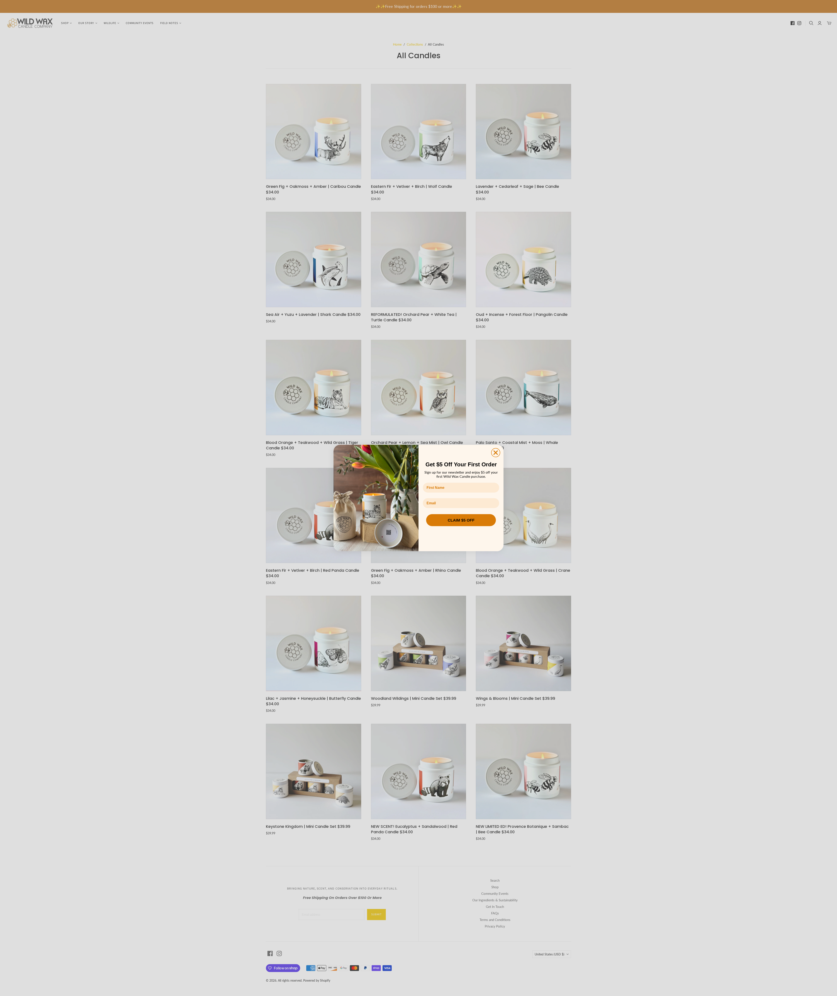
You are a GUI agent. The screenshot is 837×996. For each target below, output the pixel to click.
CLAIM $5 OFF (461, 520)
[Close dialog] (495, 452)
